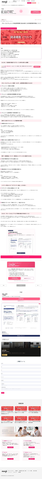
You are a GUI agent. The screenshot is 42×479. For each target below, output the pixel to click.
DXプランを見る (10, 458)
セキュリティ (15, 472)
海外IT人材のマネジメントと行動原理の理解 (7, 53)
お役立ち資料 (14, 1)
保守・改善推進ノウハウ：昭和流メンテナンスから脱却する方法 (10, 54)
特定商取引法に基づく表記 (22, 470)
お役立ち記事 (33, 0)
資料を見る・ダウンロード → (21, 335)
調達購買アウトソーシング (16, 0)
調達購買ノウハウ (4, 19)
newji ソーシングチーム (10, 21)
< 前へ (3, 285)
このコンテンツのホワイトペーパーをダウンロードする (9, 28)
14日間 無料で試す (14, 278)
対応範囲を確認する (10, 447)
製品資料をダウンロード (27, 278)
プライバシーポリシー (11, 470)
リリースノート (10, 472)
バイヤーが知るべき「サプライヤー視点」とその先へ (8, 55)
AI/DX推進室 (28, 0)
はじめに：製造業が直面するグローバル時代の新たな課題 (9, 50)
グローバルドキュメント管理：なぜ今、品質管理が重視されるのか (10, 51)
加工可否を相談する (31, 447)
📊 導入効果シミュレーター (5, 339)
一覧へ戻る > (21, 285)
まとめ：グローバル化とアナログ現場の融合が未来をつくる (9, 57)
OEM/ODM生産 (23, 0)
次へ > (38, 285)
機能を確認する (32, 458)
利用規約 (16, 470)
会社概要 (19, 472)
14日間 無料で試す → (37, 66)
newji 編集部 (3, 21)
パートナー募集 (30, 470)
